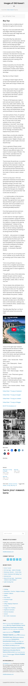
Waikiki (22, 654)
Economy (15, 483)
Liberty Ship (12, 643)
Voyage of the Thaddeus (9, 607)
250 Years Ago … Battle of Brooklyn (12, 570)
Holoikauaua (22, 635)
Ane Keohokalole (15, 623)
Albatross (5, 623)
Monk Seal (17, 645)
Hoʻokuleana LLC (7, 663)
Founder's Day (9, 629)
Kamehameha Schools (9, 641)
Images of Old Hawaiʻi (14, 3)
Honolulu (6, 637)
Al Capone (9, 623)
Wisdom (6, 656)
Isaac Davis (12, 637)
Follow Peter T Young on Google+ (12, 395)
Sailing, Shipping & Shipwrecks (11, 603)
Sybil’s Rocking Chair (8, 582)
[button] (10, 414)
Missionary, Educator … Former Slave (12, 572)
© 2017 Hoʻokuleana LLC (9, 406)
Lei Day (8, 485)
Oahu (23, 647)
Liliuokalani (18, 643)
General (10, 483)
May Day (16, 469)
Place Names (7, 597)
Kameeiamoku (15, 639)
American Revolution (9, 612)
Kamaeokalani (8, 639)
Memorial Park (7, 576)
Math (4, 645)
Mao (23, 643)
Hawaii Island (8, 635)
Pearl (16, 652)
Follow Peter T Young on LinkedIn (12, 398)
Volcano (17, 654)
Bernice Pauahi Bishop (14, 625)
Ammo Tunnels (7, 568)
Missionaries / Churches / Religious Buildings (14, 591)
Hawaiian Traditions (8, 593)
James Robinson (20, 637)
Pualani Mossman (21, 652)
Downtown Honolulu (16, 627)
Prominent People (8, 599)
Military (5, 595)
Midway (13, 645)
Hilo (18, 635)
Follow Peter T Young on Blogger (12, 402)
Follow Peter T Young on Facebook (12, 391)
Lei (16, 485)
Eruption (5, 629)
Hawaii (4, 485)
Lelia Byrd (7, 643)
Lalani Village (18, 641)
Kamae (4, 639)
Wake (4, 656)
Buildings (6, 589)
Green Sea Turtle (9, 632)
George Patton (15, 629)
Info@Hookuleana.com (8, 551)
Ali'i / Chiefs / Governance (10, 616)
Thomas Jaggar (10, 654)
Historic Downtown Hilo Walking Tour (12, 574)
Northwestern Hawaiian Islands (11, 648)
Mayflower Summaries (9, 609)
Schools (6, 601)
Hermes (15, 635)
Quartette (5, 654)
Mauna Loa (8, 645)
